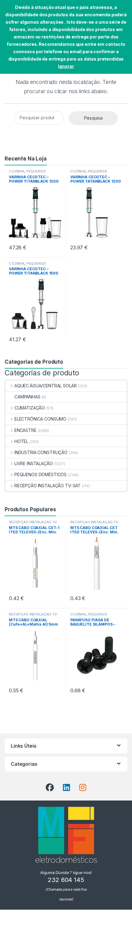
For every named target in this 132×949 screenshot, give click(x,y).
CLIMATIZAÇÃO (29, 407)
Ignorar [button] (66, 66)
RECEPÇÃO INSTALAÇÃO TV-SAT (47, 485)
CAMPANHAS (27, 396)
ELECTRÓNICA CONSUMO (40, 418)
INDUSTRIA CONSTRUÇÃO (41, 452)
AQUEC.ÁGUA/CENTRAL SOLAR (45, 385)
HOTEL (21, 441)
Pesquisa (93, 118)
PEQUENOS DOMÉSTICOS (27, 173)
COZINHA (17, 171)
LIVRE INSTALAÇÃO (33, 463)
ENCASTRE (25, 430)
